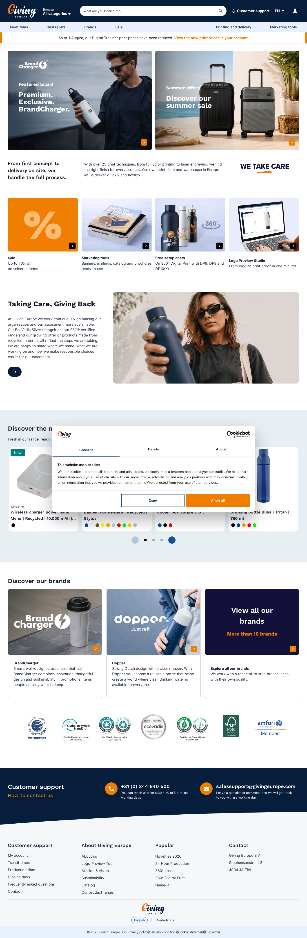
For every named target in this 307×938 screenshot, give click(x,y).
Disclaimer (212, 932)
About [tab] (221, 449)
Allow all (218, 500)
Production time (21, 870)
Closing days (19, 877)
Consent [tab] (86, 450)
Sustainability (93, 878)
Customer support (252, 11)
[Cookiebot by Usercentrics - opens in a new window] (230, 434)
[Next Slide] (172, 540)
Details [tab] (153, 449)
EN (277, 11)
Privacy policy (137, 932)
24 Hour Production (172, 863)
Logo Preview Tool (97, 863)
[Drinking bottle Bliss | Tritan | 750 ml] (263, 476)
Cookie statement (191, 932)
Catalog (88, 885)
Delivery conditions (163, 932)
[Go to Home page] (22, 11)
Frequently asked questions (31, 884)
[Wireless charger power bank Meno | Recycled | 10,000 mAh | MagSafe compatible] (43, 476)
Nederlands (165, 920)
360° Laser (164, 870)
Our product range (97, 892)
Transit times (19, 862)
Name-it (162, 885)
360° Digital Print (170, 878)
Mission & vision (95, 870)
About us (89, 856)
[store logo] (153, 908)
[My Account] (295, 11)
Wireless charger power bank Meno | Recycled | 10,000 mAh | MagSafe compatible (41, 518)
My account (18, 855)
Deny (153, 500)
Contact (15, 891)
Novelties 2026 (168, 856)
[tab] (145, 540)
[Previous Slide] (135, 540)
